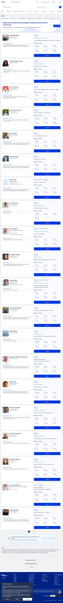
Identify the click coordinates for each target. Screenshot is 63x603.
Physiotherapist (31, 581)
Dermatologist (31, 576)
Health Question (45, 581)
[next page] (36, 531)
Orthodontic (31, 580)
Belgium (34, 591)
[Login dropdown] (54, 2)
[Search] (60, 7)
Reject (17, 599)
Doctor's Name (44, 576)
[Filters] (2, 11)
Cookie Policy (8, 596)
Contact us (56, 576)
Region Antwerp (5, 18)
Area (43, 577)
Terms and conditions (48, 600)
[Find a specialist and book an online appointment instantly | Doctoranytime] (30, 567)
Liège (15, 581)
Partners (56, 583)
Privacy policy (59, 600)
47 (34, 531)
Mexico (37, 591)
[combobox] (18, 7)
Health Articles (44, 580)
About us (56, 581)
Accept (27, 599)
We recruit (56, 577)
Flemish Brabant (21, 18)
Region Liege (52, 18)
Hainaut (46, 18)
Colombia (41, 591)
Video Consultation (58, 584)
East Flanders (13, 18)
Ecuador (44, 591)
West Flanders (39, 18)
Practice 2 (41, 484)
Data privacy (57, 580)
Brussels (15, 576)
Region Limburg (30, 18)
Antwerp (15, 577)
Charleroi (15, 580)
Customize (7, 599)
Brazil (52, 591)
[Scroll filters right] (54, 11)
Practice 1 (36, 35)
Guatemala (49, 591)
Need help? (56, 582)
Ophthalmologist (32, 577)
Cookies (54, 600)
